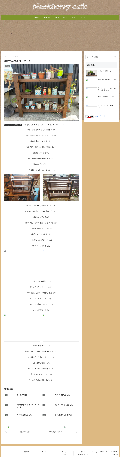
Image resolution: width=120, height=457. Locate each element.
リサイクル (44, 125)
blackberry (45, 452)
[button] (115, 57)
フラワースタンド (59, 125)
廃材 (37, 125)
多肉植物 (14, 125)
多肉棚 (31, 125)
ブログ (7, 125)
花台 (51, 125)
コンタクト (64, 454)
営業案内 (26, 452)
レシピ (64, 452)
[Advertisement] (60, 36)
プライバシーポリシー (82, 454)
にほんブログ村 (100, 116)
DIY (21, 125)
